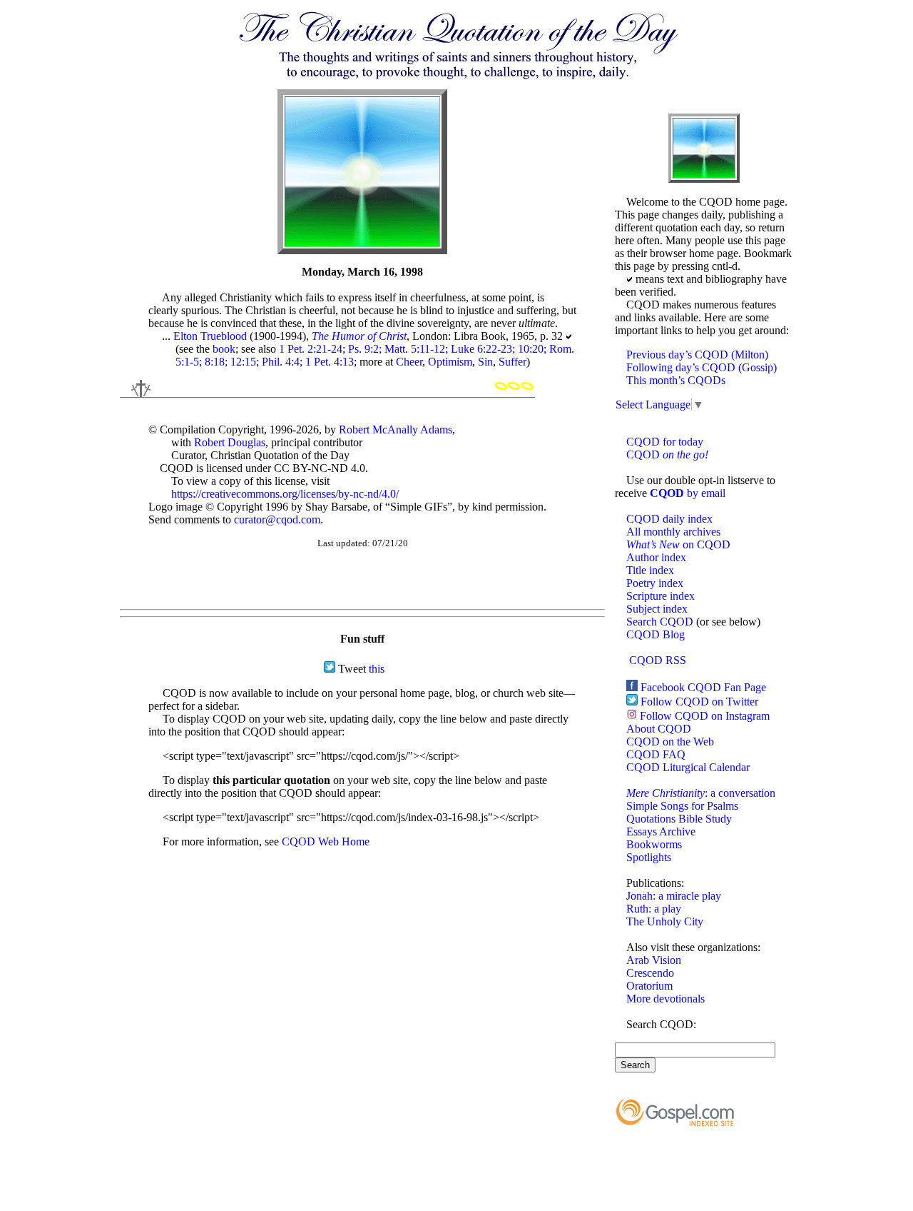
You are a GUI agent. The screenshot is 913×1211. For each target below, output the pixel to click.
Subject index (657, 609)
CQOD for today (664, 442)
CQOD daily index (669, 519)
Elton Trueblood (210, 336)
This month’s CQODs (675, 380)
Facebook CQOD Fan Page (703, 687)
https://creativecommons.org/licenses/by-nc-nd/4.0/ (285, 494)
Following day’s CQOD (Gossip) (701, 367)
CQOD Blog (655, 634)
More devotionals (665, 999)
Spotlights (648, 857)
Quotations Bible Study (679, 819)
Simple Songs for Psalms (682, 806)
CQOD (667, 454)
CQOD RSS (657, 660)
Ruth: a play (653, 909)
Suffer (512, 362)
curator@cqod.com (277, 519)
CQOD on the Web (670, 741)
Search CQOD (659, 621)
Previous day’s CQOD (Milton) (697, 354)
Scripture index (660, 596)
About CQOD (658, 729)
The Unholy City (664, 921)
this (376, 669)
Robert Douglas (229, 442)
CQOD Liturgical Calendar (688, 767)
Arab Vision (653, 960)
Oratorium (649, 986)
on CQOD (678, 544)
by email (687, 493)
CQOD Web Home (325, 841)
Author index (656, 557)
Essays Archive (660, 831)
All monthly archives (673, 532)
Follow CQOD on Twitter (699, 701)
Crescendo (650, 973)
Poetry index (654, 583)
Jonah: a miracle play (673, 896)
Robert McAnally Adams (395, 429)
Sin (485, 362)
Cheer (409, 362)
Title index (650, 570)
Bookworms (654, 844)
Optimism (450, 362)
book (224, 349)
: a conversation (700, 793)
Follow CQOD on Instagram (705, 716)
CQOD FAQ (655, 754)
